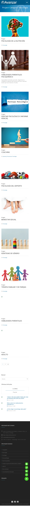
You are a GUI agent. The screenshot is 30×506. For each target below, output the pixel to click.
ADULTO (4, 354)
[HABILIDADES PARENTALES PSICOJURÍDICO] (15, 60)
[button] (27, 479)
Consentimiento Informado (8, 471)
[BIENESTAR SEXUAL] (15, 205)
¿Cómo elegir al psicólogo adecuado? (16, 409)
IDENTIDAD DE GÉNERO (10, 253)
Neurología (4, 452)
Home (12, 10)
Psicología (5, 45)
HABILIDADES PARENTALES (11, 321)
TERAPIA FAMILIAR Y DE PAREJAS (13, 287)
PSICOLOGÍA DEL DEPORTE (11, 186)
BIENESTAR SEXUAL (8, 219)
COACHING (5, 152)
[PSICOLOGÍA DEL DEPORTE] (15, 171)
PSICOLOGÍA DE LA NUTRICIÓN (13, 41)
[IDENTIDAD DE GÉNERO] (15, 238)
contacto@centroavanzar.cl (9, 437)
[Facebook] (12, 502)
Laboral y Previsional (7, 156)
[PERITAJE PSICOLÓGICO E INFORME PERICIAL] (15, 101)
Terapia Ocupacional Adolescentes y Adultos (11, 463)
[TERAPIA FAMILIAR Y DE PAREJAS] (15, 272)
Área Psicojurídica (6, 460)
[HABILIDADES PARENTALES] (15, 306)
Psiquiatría (4, 449)
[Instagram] (15, 502)
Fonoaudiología (5, 458)
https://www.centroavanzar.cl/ (9, 435)
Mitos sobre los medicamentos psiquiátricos (15, 403)
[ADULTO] (15, 340)
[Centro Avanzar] (9, 2)
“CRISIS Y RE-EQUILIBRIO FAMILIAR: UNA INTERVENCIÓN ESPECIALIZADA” (17, 397)
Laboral (4, 466)
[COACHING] (15, 137)
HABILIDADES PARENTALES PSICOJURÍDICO (11, 76)
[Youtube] (18, 502)
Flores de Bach (5, 469)
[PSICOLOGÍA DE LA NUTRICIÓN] (15, 26)
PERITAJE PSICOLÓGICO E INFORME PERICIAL (14, 117)
